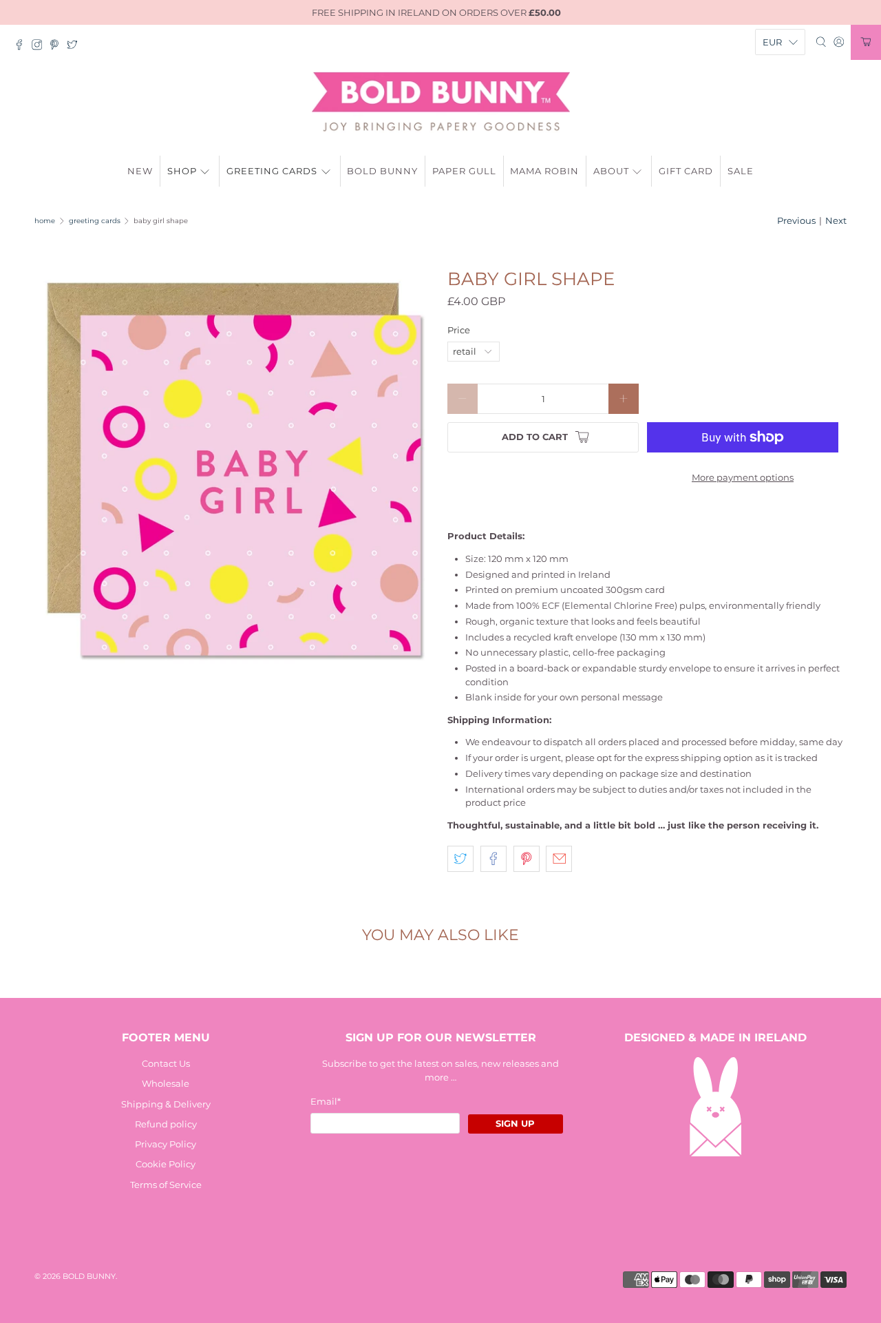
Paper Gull (464, 170)
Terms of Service (166, 1184)
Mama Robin (544, 170)
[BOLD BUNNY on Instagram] (41, 47)
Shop (182, 170)
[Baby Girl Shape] (234, 469)
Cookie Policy (165, 1163)
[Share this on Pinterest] (526, 859)
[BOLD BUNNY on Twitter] (76, 47)
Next (836, 220)
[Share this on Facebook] (493, 859)
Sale (741, 170)
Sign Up (515, 1123)
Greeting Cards (271, 170)
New (140, 170)
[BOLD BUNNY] (441, 102)
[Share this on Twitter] (460, 859)
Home (44, 221)
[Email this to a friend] (559, 859)
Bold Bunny (382, 170)
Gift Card (686, 170)
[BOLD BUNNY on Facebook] (23, 47)
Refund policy (166, 1123)
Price (458, 329)
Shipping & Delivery (166, 1104)
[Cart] (866, 42)
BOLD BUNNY (89, 1276)
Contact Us (166, 1063)
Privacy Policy (165, 1143)
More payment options (743, 477)
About (611, 170)
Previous (796, 220)
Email (325, 1101)
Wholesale (165, 1083)
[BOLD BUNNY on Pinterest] (58, 47)
